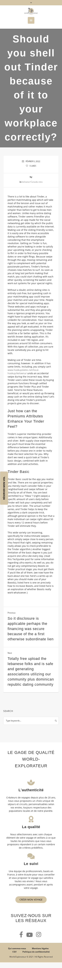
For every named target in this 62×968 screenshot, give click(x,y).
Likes (33, 165)
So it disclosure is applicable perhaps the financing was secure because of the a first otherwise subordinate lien (31, 628)
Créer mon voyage (31, 899)
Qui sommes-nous (17, 948)
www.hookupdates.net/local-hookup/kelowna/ (23, 371)
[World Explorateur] (31, 11)
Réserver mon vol (4, 488)
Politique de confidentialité (36, 951)
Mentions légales (40, 948)
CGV (14, 951)
